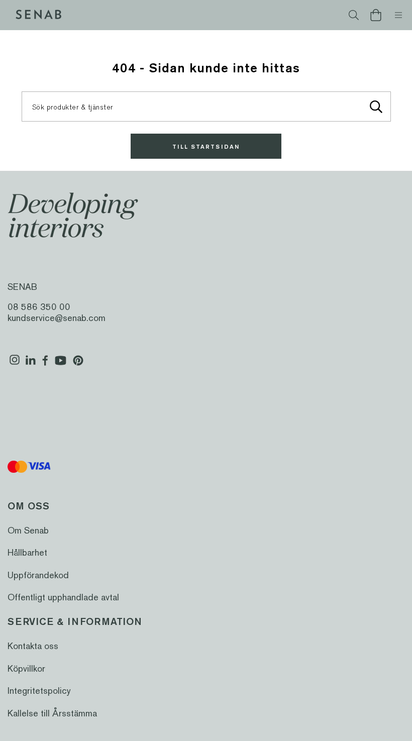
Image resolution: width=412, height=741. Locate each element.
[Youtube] (60, 364)
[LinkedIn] (30, 364)
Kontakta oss (33, 646)
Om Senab (28, 530)
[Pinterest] (78, 364)
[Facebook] (45, 364)
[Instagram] (15, 364)
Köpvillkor (26, 668)
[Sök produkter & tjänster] (376, 106)
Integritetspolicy (39, 690)
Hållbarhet (27, 552)
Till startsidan (206, 146)
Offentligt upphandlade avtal (63, 597)
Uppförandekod (38, 575)
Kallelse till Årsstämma (52, 713)
